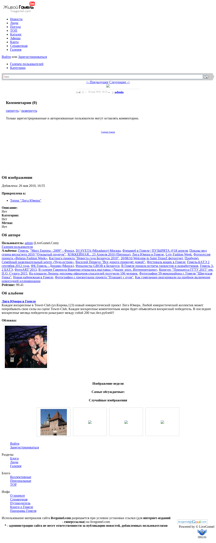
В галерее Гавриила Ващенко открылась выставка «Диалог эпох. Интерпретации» (97, 269)
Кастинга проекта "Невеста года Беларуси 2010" (84, 258)
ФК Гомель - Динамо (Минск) (52, 266)
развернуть (29, 110)
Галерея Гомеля (108, 132)
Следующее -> (119, 82)
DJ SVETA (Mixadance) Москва (98, 250)
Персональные (20, 481)
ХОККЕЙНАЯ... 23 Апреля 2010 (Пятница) (98, 254)
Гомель (23, 250)
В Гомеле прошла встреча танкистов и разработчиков (159, 266)
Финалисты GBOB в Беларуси (98, 266)
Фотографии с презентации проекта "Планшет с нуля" (94, 277)
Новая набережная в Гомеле (33, 277)
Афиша (15, 38)
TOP (13, 484)
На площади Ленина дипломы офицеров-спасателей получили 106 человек (83, 273)
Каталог (16, 34)
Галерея (15, 49)
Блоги (14, 458)
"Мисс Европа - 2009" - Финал (52, 250)
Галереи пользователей (26, 64)
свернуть (12, 110)
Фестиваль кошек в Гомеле (166, 262)
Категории (18, 68)
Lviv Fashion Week (179, 254)
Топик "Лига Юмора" (25, 200)
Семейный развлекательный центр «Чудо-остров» (38, 262)
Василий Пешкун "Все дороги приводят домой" (110, 262)
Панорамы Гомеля (23, 511)
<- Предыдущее (97, 82)
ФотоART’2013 (26, 269)
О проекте (17, 495)
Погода (15, 27)
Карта (14, 42)
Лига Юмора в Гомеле (148, 254)
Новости (16, 19)
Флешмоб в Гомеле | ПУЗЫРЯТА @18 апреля (155, 250)
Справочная (18, 46)
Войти (6, 57)
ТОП (13, 30)
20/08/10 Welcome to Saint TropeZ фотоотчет (152, 258)
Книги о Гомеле (21, 507)
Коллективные (20, 477)
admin (119, 92)
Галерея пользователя (17, 247)
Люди (14, 23)
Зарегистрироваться (32, 57)
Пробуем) (191, 258)
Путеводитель (20, 503)
